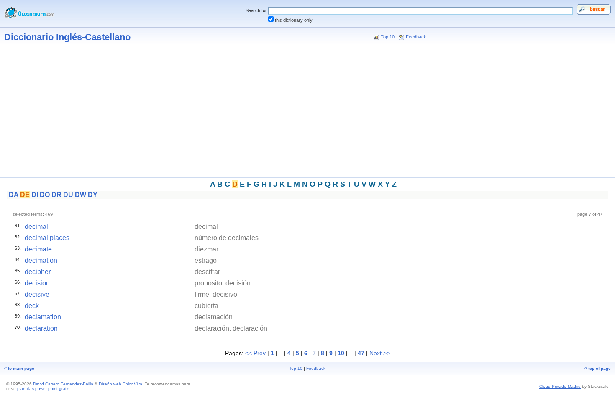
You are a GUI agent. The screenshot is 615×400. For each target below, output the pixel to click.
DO (45, 194)
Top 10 (388, 36)
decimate (38, 249)
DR (56, 194)
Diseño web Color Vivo (120, 384)
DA (13, 194)
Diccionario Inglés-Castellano (67, 37)
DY (92, 194)
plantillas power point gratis (43, 388)
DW (80, 194)
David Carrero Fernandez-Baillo (63, 384)
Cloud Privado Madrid (560, 386)
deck (32, 305)
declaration (41, 328)
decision (37, 283)
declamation (43, 317)
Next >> (379, 353)
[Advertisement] (307, 112)
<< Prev (255, 353)
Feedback (416, 36)
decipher (38, 271)
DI (34, 194)
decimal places (47, 237)
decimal (36, 226)
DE (25, 194)
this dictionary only (294, 20)
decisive (37, 294)
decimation (41, 260)
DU (68, 194)
